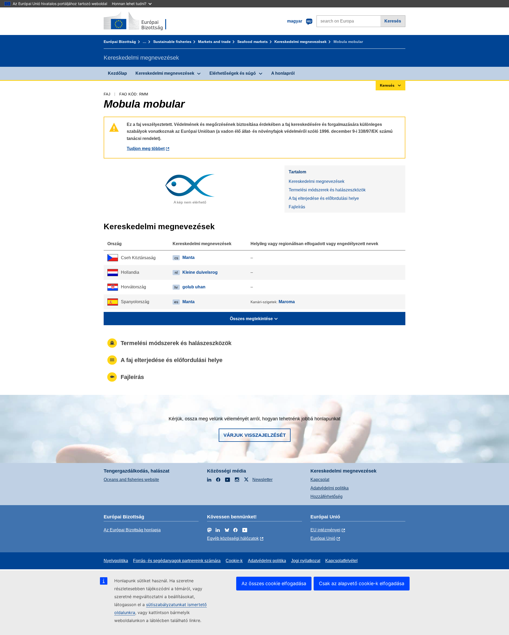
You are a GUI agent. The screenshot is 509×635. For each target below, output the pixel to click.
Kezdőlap (117, 73)
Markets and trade (214, 41)
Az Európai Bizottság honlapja (132, 530)
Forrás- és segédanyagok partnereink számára (177, 560)
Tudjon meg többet (146, 148)
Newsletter (262, 479)
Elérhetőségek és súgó (232, 73)
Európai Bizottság (120, 41)
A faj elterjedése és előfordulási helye (324, 198)
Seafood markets (252, 41)
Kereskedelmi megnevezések (300, 41)
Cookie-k (234, 560)
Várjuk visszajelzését (254, 435)
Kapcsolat (319, 479)
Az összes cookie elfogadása (274, 583)
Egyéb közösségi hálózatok (233, 538)
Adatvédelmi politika (329, 488)
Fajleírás (297, 207)
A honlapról (283, 73)
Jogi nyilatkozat (305, 560)
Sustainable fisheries (172, 41)
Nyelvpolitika (116, 560)
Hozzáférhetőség (326, 496)
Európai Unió (322, 538)
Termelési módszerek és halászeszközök (327, 190)
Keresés (392, 21)
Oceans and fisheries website (131, 479)
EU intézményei (325, 530)
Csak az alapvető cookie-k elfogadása (361, 583)
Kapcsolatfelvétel (341, 560)
